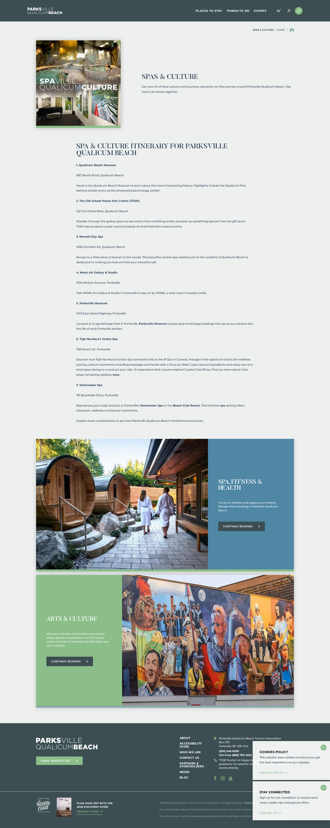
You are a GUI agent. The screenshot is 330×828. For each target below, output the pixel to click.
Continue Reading (238, 526)
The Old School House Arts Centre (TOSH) (109, 201)
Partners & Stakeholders (192, 765)
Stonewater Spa (90, 385)
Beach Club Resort (186, 405)
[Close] (324, 747)
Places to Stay (209, 10)
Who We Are (190, 752)
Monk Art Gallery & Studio (98, 272)
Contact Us (189, 757)
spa (222, 405)
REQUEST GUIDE (88, 811)
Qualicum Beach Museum (97, 165)
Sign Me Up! (269, 813)
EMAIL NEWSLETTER (55, 760)
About (185, 738)
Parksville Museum (93, 303)
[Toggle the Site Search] (289, 11)
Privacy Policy (272, 772)
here (116, 374)
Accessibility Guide (191, 745)
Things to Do (238, 10)
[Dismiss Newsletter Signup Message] (324, 788)
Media (185, 772)
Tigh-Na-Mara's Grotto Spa (99, 339)
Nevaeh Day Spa (91, 236)
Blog (184, 777)
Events (260, 10)
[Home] (45, 11)
